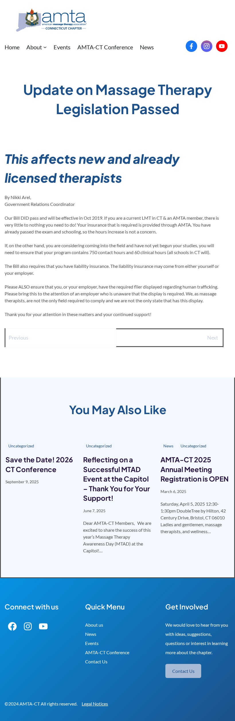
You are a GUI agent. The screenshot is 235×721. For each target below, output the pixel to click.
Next (212, 337)
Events (92, 643)
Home (12, 47)
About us (94, 625)
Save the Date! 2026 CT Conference (39, 464)
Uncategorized (21, 445)
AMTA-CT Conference (107, 652)
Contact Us (96, 661)
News (168, 445)
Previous (18, 337)
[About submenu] (45, 47)
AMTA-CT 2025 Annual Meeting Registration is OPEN (194, 469)
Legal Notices (95, 703)
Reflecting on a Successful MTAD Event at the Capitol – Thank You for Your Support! (116, 478)
